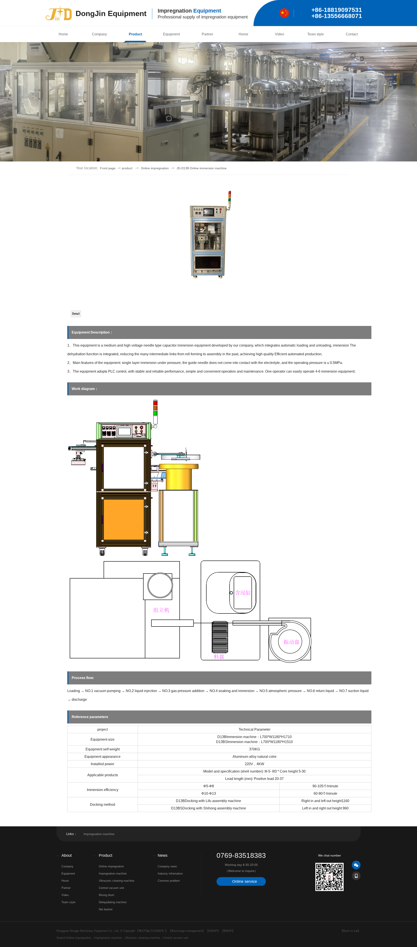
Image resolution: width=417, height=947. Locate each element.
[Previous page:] (138, 290)
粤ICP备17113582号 (151, 930)
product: (127, 168)
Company (99, 34)
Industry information (170, 873)
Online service (244, 881)
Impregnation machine (99, 834)
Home (63, 34)
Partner (207, 34)
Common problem (169, 880)
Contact (352, 34)
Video (279, 34)
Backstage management (187, 930)
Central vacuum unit (111, 887)
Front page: (108, 168)
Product (135, 34)
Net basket (106, 909)
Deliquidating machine (112, 902)
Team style (315, 34)
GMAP (213, 930)
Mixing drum (106, 895)
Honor (243, 34)
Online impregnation (155, 168)
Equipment (171, 34)
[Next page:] (138, 303)
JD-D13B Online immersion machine (202, 168)
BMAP (228, 930)
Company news (167, 866)
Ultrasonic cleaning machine (116, 880)
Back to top (350, 930)
